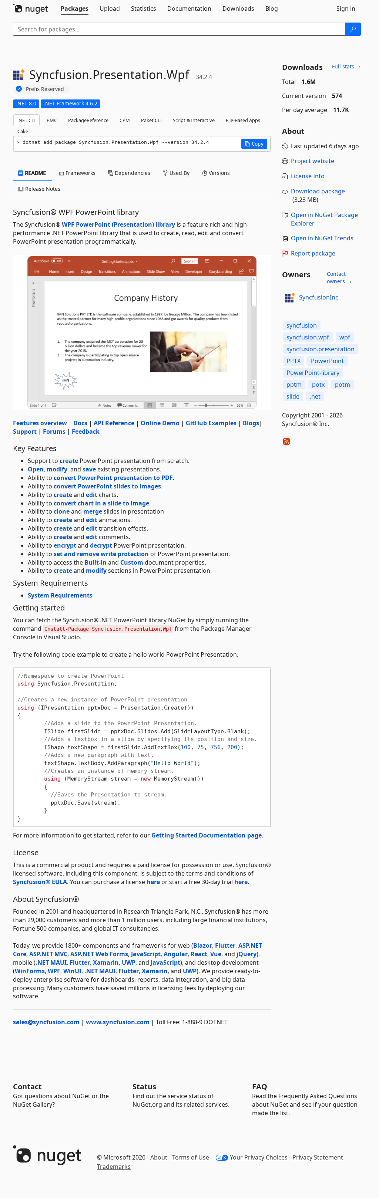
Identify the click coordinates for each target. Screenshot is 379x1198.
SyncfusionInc (318, 297)
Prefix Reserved (45, 88)
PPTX (293, 361)
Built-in (95, 562)
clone (62, 511)
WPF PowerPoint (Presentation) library (118, 224)
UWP (128, 962)
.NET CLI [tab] (26, 120)
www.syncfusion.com (118, 1022)
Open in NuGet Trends (322, 238)
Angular (176, 954)
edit (91, 495)
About (158, 1157)
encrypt (65, 545)
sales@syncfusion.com (46, 1022)
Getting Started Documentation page (206, 835)
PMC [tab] (52, 120)
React (199, 954)
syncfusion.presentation (320, 349)
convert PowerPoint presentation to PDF (113, 478)
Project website (312, 161)
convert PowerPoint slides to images (107, 486)
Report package (313, 253)
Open (36, 469)
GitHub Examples (211, 423)
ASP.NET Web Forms (99, 954)
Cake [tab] (22, 131)
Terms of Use (190, 1157)
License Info (308, 176)
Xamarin (106, 962)
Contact (27, 1087)
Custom (131, 562)
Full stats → (346, 66)
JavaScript (146, 954)
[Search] (353, 29)
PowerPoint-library (312, 373)
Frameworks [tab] (79, 172)
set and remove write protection (101, 554)
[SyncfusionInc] (289, 297)
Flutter (225, 945)
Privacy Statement (317, 1157)
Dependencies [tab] (131, 172)
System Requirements (60, 595)
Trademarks (114, 1167)
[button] (254, 144)
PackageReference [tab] (88, 120)
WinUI (72, 971)
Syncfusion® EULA (40, 882)
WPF (54, 971)
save (89, 469)
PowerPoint (327, 361)
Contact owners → (339, 277)
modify (57, 469)
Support (25, 431)
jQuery (246, 954)
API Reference (114, 423)
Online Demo (160, 423)
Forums (54, 431)
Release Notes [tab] (42, 188)
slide (292, 396)
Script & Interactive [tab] (194, 120)
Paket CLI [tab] (151, 120)
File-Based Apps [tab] (243, 120)
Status (144, 1087)
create (69, 461)
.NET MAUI (51, 962)
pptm (294, 384)
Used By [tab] (179, 172)
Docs (80, 423)
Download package (318, 191)
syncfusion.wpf (307, 337)
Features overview (40, 423)
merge (92, 511)
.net (315, 396)
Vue (215, 954)
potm (342, 384)
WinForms (30, 971)
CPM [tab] (125, 120)
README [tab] (35, 172)
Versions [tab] (218, 172)
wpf (344, 337)
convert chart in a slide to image (101, 503)
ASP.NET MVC (48, 954)
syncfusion (301, 325)
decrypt (101, 545)
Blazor (202, 945)
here (153, 882)
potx (318, 384)
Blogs (251, 423)
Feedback (86, 431)
